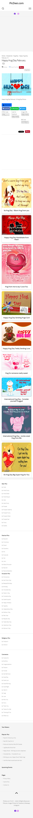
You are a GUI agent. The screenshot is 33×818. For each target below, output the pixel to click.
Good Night (6, 687)
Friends (5, 671)
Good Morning (6, 683)
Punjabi (5, 506)
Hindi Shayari (6, 497)
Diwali (5, 545)
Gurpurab (5, 555)
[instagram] (18, 13)
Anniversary (6, 577)
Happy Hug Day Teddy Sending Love (16, 349)
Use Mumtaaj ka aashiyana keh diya (12, 760)
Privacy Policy (6, 778)
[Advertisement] (16, 34)
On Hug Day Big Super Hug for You (16, 475)
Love (4, 696)
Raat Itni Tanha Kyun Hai (9, 738)
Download (7, 105)
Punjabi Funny (6, 513)
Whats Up (5, 715)
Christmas (6, 542)
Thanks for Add (7, 709)
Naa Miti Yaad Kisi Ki (8, 741)
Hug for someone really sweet (16, 373)
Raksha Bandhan (7, 571)
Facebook (6, 108)
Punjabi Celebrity (7, 509)
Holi (4, 558)
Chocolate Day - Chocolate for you (12, 754)
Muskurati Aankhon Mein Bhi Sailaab (12, 744)
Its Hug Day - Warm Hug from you (16, 210)
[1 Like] (2, 67)
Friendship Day (7, 596)
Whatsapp (15, 108)
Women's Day (6, 628)
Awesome (6, 658)
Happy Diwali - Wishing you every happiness (14, 750)
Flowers (5, 667)
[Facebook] (15, 13)
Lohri (4, 561)
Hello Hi (5, 690)
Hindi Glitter (6, 493)
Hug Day (15, 56)
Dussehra (5, 548)
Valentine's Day (7, 625)
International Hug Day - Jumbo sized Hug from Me (16, 437)
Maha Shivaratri (7, 564)
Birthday (5, 586)
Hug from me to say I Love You (16, 287)
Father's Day (6, 593)
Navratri (5, 568)
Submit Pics (6, 782)
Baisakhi (5, 539)
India (4, 500)
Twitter (23, 108)
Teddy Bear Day (7, 622)
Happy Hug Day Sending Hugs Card (16, 318)
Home (3, 56)
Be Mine (5, 661)
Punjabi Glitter (7, 516)
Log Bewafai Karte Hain (9, 747)
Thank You (6, 706)
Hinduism (5, 641)
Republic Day (6, 618)
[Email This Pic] (9, 67)
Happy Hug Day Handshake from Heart (16, 239)
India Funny (6, 503)
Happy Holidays (7, 602)
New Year (5, 615)
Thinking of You (7, 712)
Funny (4, 522)
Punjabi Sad (6, 519)
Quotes (5, 525)
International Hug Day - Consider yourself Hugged (16, 400)
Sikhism (5, 645)
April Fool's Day (7, 580)
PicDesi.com (16, 3)
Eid (4, 551)
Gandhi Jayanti (7, 599)
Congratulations (7, 664)
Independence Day (8, 609)
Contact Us (6, 785)
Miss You (5, 699)
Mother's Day (6, 612)
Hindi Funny (6, 490)
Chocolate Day (7, 590)
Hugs (4, 693)
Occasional (9, 56)
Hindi (4, 487)
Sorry (4, 703)
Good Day (5, 677)
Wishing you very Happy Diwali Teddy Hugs (14, 757)
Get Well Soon (6, 674)
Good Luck (6, 680)
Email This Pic (14, 67)
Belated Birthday (7, 583)
